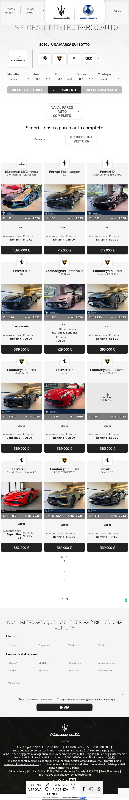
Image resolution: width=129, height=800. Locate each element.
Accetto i (35, 699)
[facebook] (83, 789)
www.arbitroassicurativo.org (22, 764)
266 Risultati (64, 90)
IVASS (57, 754)
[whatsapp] (99, 789)
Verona (35, 789)
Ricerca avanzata (101, 90)
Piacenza (60, 789)
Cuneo (52, 794)
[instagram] (91, 789)
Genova (60, 785)
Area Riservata (110, 771)
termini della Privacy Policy (41, 699)
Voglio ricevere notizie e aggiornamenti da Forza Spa (87, 699)
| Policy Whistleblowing (60, 771)
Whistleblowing (81, 774)
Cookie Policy (36, 771)
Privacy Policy (17, 771)
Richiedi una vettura (81, 139)
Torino (35, 785)
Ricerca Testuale (27, 90)
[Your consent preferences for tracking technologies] (126, 600)
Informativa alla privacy (53, 774)
